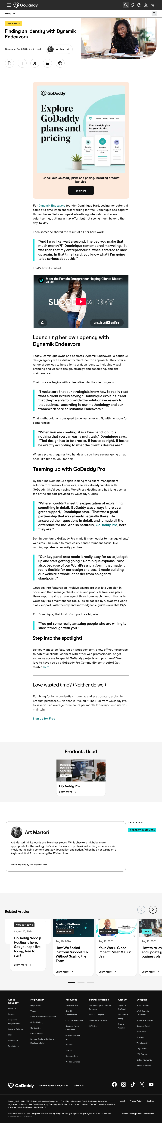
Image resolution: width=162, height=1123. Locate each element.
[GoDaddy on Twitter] (142, 1086)
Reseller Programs (97, 1014)
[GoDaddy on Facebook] (114, 1086)
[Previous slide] (141, 910)
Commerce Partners (98, 1020)
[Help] (139, 5)
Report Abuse (36, 1033)
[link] (22, 63)
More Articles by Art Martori (26, 864)
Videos (33, 1011)
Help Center (35, 1005)
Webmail (69, 1045)
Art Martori (62, 49)
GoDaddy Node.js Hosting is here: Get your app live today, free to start (27, 946)
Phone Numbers (144, 1065)
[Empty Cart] (152, 5)
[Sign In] (146, 5)
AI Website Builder (145, 1020)
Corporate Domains (74, 1020)
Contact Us (35, 1028)
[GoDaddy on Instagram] (123, 1086)
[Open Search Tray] (126, 5)
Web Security (142, 1043)
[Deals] (133, 5)
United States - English (52, 1085)
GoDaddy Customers (142, 830)
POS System (142, 1054)
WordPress (141, 1031)
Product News (24, 925)
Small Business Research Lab (43, 1016)
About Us (12, 1008)
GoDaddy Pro (106, 525)
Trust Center (14, 1046)
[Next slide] (153, 910)
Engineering (65, 931)
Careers (11, 1014)
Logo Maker (142, 1048)
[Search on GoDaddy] (154, 13)
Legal (10, 1035)
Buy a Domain (143, 1005)
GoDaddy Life (108, 931)
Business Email (143, 1026)
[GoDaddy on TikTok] (133, 1086)
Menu (8, 13)
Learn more (20, 964)
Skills (147, 931)
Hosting (140, 1037)
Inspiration (14, 23)
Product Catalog (72, 1062)
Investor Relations (16, 1029)
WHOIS (68, 1050)
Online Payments (144, 1060)
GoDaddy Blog (36, 1022)
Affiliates (93, 1026)
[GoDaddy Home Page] (21, 1085)
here (46, 667)
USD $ (77, 1085)
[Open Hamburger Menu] (7, 5)
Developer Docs (72, 1005)
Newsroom (13, 1040)
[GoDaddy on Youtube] (151, 1086)
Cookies (150, 1101)
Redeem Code (71, 1056)
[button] (71, 982)
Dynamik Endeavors (51, 205)
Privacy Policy (136, 1101)
